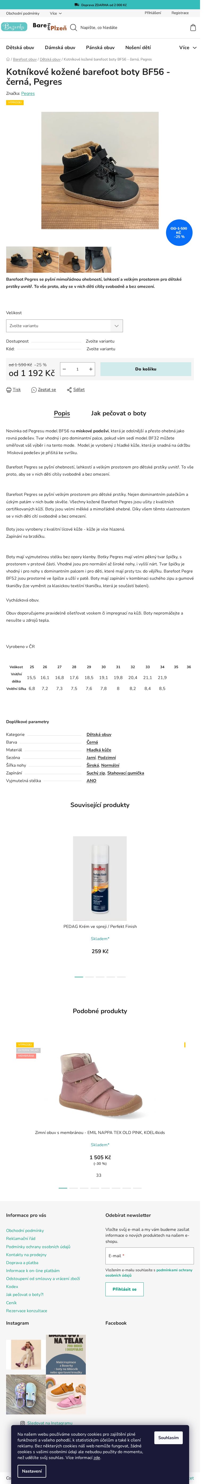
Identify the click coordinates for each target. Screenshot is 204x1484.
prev (10, 905)
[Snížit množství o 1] (64, 369)
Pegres (28, 93)
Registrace (180, 12)
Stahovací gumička (125, 773)
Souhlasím (168, 1438)
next (189, 905)
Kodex (12, 1287)
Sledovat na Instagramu (50, 1423)
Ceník (11, 1303)
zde (97, 1458)
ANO (91, 781)
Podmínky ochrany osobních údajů (38, 1247)
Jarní (91, 758)
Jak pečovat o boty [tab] (118, 413)
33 (98, 1175)
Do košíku (145, 369)
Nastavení (32, 1471)
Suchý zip (96, 773)
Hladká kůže (99, 750)
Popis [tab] (62, 413)
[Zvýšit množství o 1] (91, 369)
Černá (92, 742)
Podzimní (107, 758)
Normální (110, 765)
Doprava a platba (22, 1263)
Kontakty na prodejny (26, 1255)
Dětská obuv (99, 734)
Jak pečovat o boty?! (25, 1295)
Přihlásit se (125, 1289)
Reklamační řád (20, 1239)
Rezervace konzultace (26, 1311)
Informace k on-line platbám (33, 1271)
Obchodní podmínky (22, 13)
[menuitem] (20, 48)
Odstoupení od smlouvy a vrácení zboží (43, 1279)
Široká (93, 765)
